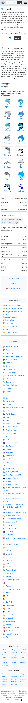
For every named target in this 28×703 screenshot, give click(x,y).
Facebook (7, 118)
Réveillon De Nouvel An (12, 589)
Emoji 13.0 (23, 679)
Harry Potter (8, 455)
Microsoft (20, 130)
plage (16, 223)
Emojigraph (23, 662)
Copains (7, 379)
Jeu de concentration (14, 288)
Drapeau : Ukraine (10, 332)
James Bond (8, 468)
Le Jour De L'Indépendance (14, 538)
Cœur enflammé (9, 320)
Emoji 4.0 (4, 676)
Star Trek (7, 602)
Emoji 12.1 (14, 679)
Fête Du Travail (9, 433)
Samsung (7, 130)
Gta (5, 436)
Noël (6, 563)
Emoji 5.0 (14, 676)
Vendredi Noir (9, 621)
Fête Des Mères (10, 427)
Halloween (8, 449)
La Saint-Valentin (10, 522)
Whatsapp (7, 143)
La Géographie (9, 528)
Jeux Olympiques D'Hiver (13, 475)
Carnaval (7, 362)
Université (8, 618)
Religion (7, 586)
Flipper (19, 219)
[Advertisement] (14, 43)
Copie (17, 37)
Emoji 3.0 (23, 674)
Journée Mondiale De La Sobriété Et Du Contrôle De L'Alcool (13, 506)
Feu (5, 329)
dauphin (11, 219)
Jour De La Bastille (11, 628)
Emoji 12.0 (5, 679)
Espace (7, 404)
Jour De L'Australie (11, 478)
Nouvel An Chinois (10, 634)
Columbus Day (9, 372)
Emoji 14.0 (14, 681)
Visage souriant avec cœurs (13, 308)
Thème (14, 341)
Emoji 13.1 (5, 681)
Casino (7, 366)
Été (5, 637)
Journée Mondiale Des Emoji (14, 512)
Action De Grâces (10, 346)
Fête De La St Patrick (12, 423)
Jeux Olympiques (10, 471)
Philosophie (8, 567)
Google (20, 106)
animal (4, 219)
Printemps (8, 573)
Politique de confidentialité (14, 697)
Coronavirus (8, 382)
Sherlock (7, 599)
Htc (20, 167)
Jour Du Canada (10, 631)
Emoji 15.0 (23, 681)
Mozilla (20, 179)
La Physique (8, 531)
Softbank (7, 191)
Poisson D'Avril (9, 570)
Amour (6, 350)
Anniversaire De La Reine (13, 356)
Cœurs (7, 391)
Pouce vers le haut (10, 326)
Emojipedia (5, 665)
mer (3, 223)
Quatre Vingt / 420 (11, 579)
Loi (5, 541)
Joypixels (7, 155)
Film (6, 417)
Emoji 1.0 (4, 674)
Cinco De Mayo (9, 369)
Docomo (14, 662)
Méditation (8, 560)
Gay (6, 439)
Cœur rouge (8, 323)
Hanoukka (8, 452)
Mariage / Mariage (10, 544)
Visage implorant (10, 317)
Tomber (7, 608)
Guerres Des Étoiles (11, 443)
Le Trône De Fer (10, 535)
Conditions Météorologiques (14, 375)
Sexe (6, 595)
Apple (7, 106)
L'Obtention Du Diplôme (12, 519)
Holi (5, 465)
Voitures (7, 624)
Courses (7, 388)
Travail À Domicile (10, 615)
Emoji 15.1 (5, 684)
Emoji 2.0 (14, 674)
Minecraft (7, 554)
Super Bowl (8, 605)
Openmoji (20, 155)
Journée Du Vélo (10, 484)
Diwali (6, 395)
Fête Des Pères (10, 430)
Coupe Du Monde (10, 385)
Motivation (8, 557)
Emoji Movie (8, 401)
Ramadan (8, 583)
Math (6, 547)
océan (10, 223)
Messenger (21, 143)
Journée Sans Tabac (11, 515)
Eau (6, 398)
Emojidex (7, 167)
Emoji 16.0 (14, 684)
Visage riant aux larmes (12, 305)
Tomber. (7, 611)
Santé (6, 592)
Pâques (7, 576)
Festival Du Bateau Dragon (13, 407)
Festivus (7, 411)
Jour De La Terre (10, 481)
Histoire (7, 459)
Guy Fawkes (8, 446)
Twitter (20, 118)
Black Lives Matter (11, 359)
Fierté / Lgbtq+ (9, 414)
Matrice (7, 551)
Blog (14, 283)
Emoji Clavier (14, 278)
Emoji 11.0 (23, 676)
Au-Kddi (21, 191)
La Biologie (8, 525)
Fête (6, 420)
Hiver (6, 462)
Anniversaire (8, 353)
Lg (7, 179)
